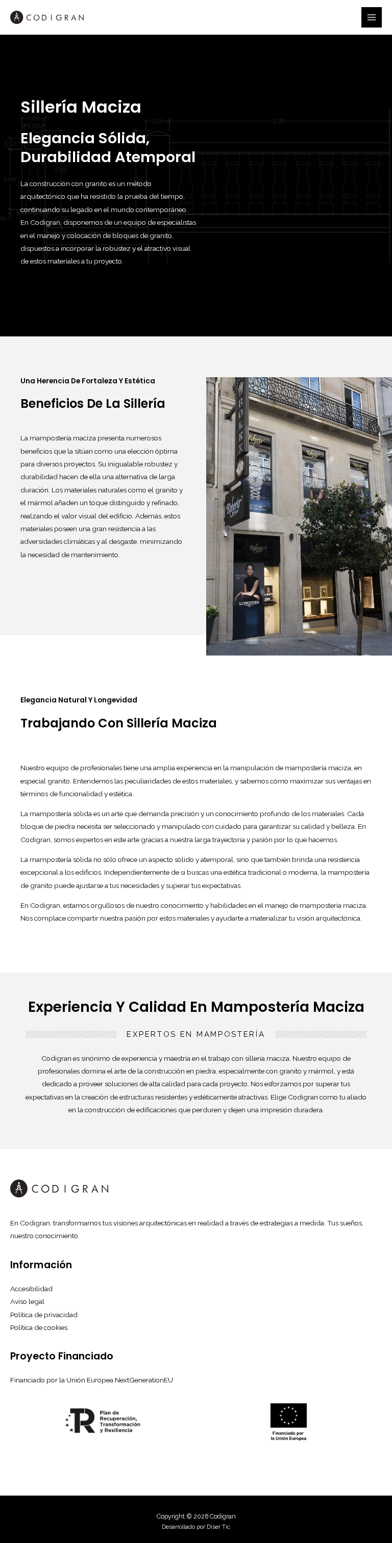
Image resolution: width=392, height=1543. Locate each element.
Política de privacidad (44, 1315)
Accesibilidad (31, 1289)
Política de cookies (38, 1327)
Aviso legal (27, 1301)
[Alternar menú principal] (371, 17)
